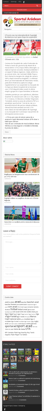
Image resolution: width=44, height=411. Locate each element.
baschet (24, 302)
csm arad (12, 306)
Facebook (23, 2)
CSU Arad (20, 307)
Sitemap (13, 2)
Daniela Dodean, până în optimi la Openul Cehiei (23, 390)
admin (27, 57)
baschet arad (33, 302)
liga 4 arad (11, 316)
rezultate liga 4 (29, 319)
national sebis (15, 319)
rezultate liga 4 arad (11, 321)
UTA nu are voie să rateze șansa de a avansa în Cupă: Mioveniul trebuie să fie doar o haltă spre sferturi (22, 119)
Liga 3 (19, 314)
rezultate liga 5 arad (24, 321)
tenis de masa (19, 329)
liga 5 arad (20, 317)
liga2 (11, 314)
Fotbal (35, 57)
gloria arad (31, 309)
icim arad (16, 312)
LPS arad (27, 316)
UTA (17, 59)
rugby (32, 321)
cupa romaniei (28, 307)
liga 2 (7, 314)
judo (36, 312)
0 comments (9, 57)
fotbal (13, 309)
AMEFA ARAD (9, 302)
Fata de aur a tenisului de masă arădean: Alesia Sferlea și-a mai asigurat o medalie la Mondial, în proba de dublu (22, 125)
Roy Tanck (30, 332)
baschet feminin (10, 304)
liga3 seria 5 (25, 314)
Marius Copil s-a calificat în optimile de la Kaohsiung (24, 378)
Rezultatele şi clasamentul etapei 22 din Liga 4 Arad (24, 384)
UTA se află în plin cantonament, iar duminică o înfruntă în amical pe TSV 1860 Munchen (23, 372)
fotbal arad (22, 309)
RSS (20, 2)
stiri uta (35, 326)
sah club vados (13, 323)
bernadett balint (22, 304)
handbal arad (8, 312)
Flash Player (15, 335)
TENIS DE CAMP (9, 329)
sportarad (10, 326)
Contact (6, 2)
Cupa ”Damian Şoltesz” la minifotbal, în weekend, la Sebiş (24, 397)
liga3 (15, 314)
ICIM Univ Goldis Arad (27, 312)
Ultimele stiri (10, 59)
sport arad (24, 326)
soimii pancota (31, 324)
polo (22, 319)
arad (18, 302)
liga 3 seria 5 (32, 314)
